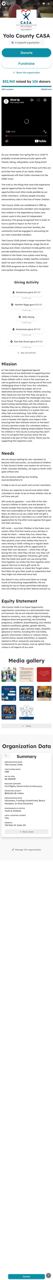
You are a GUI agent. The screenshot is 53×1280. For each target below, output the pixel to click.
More (28, 726)
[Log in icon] (43, 3)
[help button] (48, 1275)
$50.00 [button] (37, 292)
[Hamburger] (48, 3)
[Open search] (38, 3)
